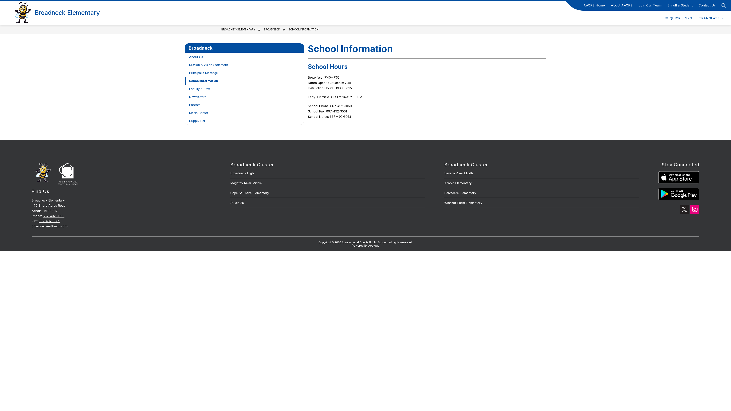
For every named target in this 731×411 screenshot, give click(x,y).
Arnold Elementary (458, 183)
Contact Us (707, 5)
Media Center (198, 113)
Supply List (197, 121)
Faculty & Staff (199, 89)
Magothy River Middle (246, 183)
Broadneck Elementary (238, 29)
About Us (196, 57)
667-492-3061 (49, 221)
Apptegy (373, 245)
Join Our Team (650, 5)
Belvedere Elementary (460, 193)
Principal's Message (203, 73)
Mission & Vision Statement (208, 65)
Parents (194, 105)
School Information (303, 29)
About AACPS (622, 5)
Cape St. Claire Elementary (249, 193)
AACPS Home (594, 5)
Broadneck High (242, 173)
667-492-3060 (53, 216)
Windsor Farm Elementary (463, 203)
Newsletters (197, 97)
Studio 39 (237, 203)
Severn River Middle (458, 173)
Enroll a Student (680, 5)
